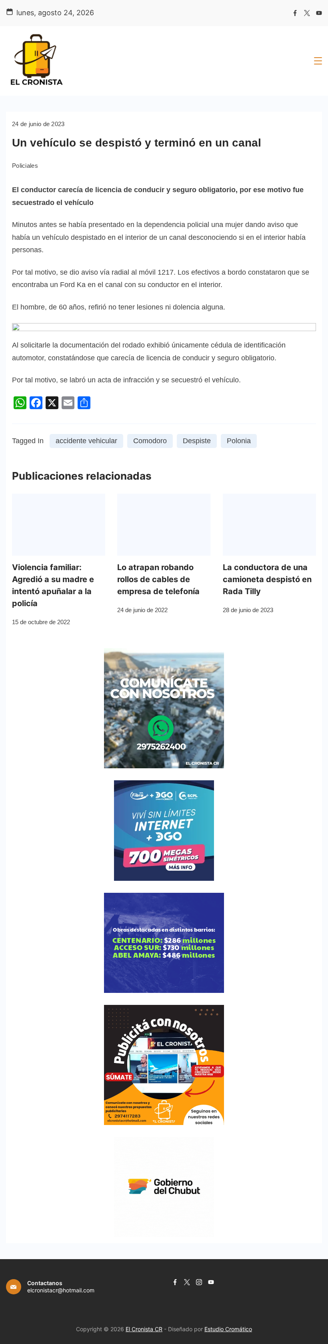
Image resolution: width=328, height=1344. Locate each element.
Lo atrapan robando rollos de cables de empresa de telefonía (158, 579)
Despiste (197, 441)
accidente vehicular (86, 441)
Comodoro (150, 441)
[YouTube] (319, 13)
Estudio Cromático (228, 1329)
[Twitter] (307, 13)
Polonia (239, 441)
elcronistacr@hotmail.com (60, 1290)
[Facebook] (295, 13)
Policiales (25, 165)
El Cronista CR (144, 1329)
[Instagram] (199, 1282)
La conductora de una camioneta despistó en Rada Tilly (267, 579)
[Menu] (318, 61)
